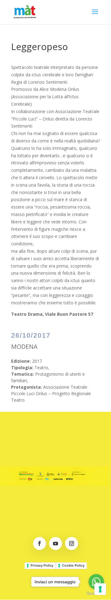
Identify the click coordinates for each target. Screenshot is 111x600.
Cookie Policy (73, 565)
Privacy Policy (42, 565)
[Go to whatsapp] (96, 581)
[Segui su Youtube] (55, 543)
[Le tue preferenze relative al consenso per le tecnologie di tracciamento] (100, 589)
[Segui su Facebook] (39, 543)
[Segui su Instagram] (71, 543)
